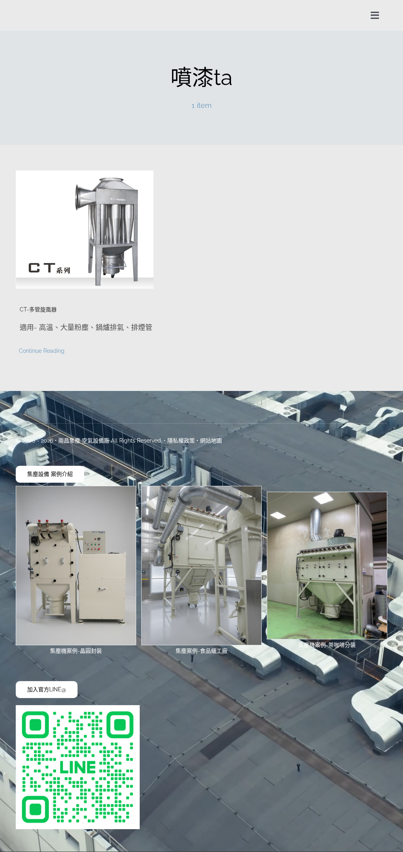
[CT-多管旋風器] (103, 229)
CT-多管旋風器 (38, 309)
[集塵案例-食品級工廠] (201, 489)
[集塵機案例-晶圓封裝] (76, 489)
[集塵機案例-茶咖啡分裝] (327, 495)
